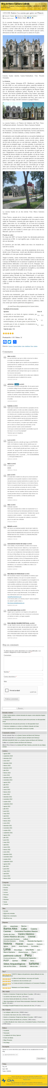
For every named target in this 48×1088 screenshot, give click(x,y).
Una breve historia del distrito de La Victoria (15, 999)
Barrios (23, 926)
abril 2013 (6, 787)
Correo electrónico (10, 677)
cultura (25, 939)
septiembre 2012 (8, 804)
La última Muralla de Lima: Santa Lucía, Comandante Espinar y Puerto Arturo (24, 1022)
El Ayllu (21, 941)
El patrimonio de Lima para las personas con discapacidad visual (21, 723)
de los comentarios (10, 916)
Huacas (19, 944)
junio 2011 (6, 840)
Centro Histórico (26, 934)
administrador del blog (42, 1084)
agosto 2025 (7, 753)
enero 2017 (7, 760)
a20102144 (10, 384)
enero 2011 (7, 852)
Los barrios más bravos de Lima (12, 996)
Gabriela (9, 406)
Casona (10, 346)
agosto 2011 (7, 835)
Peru (32, 346)
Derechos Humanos (10, 941)
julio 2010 (6, 866)
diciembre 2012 (8, 796)
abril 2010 (6, 873)
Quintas (15, 961)
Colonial (31, 937)
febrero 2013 (7, 792)
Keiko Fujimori (23, 946)
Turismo (12, 16)
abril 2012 (6, 816)
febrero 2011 (7, 849)
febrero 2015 (7, 765)
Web (5, 681)
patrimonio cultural (12, 956)
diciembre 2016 (8, 763)
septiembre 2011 (8, 832)
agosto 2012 (7, 806)
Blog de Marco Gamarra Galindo (15, 3)
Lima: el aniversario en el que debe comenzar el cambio (19, 728)
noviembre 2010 (8, 856)
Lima (23, 346)
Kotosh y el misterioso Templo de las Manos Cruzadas (18, 994)
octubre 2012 (7, 801)
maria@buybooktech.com (14, 596)
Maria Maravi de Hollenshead (15, 573)
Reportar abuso (26, 1079)
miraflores (27, 346)
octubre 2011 (7, 830)
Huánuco (39, 944)
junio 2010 (6, 868)
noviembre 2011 (8, 828)
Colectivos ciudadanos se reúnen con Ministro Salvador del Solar (21, 726)
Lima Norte (30, 950)
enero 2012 (7, 823)
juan (8, 474)
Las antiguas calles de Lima (11, 1012)
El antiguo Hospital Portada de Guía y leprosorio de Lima (19, 1005)
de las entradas (9, 913)
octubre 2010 (7, 859)
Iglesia (6, 946)
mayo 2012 (7, 813)
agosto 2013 (7, 782)
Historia (6, 890)
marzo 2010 (7, 876)
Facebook (6, 1030)
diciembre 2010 (8, 854)
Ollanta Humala (23, 952)
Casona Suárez (17, 346)
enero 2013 (7, 794)
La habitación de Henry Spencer (12, 1035)
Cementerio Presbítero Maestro (26, 931)
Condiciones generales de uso (38, 1078)
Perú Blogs (6, 1042)
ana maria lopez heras (13, 610)
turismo (35, 346)
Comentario (7, 655)
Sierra (32, 961)
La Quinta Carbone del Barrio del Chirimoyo (28, 735)
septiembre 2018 (8, 756)
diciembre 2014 (8, 768)
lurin (38, 950)
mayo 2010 (7, 871)
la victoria (34, 946)
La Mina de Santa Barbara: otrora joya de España (25, 978)
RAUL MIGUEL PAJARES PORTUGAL (18, 623)
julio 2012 (6, 808)
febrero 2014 (7, 772)
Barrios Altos (10, 928)
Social (5, 902)
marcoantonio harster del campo (17, 543)
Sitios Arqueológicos (14, 964)
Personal (6, 894)
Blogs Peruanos (8, 1040)
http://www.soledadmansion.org (15, 603)
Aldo (8, 356)
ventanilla (23, 966)
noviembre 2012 (8, 799)
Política (5, 897)
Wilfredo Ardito (34, 966)
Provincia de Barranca (10, 958)
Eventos (6, 887)
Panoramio (6, 1033)
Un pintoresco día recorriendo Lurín (21, 980)
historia (8, 943)
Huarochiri (30, 944)
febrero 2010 (7, 878)
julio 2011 (6, 837)
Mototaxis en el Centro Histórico (20, 987)
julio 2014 (6, 770)
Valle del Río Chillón (10, 966)
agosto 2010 (7, 864)
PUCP (6, 961)
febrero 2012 (7, 820)
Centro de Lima (9, 934)
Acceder (6, 911)
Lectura (6, 892)
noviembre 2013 (8, 780)
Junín (13, 946)
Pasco (34, 952)
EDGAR (9, 526)
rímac (24, 961)
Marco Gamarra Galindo (30, 16)
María (9, 463)
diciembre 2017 (8, 758)
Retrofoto (6, 899)
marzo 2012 (7, 818)
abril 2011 (6, 844)
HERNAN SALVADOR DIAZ (9, 740)
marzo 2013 (7, 789)
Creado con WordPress (21, 1084)
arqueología (14, 926)
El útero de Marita (8, 1037)
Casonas (7, 931)
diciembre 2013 (8, 777)
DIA (41, 1076)
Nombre (7, 672)
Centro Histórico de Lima (14, 937)
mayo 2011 (6, 842)
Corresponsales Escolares (12, 939)
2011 (5, 926)
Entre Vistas (7, 885)
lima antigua (18, 950)
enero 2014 (7, 775)
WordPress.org (8, 918)
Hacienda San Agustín (35, 941)
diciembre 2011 (8, 825)
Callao (24, 929)
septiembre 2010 (8, 861)
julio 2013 (6, 784)
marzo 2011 (7, 847)
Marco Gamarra (9, 952)
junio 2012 (6, 811)
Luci (8, 440)
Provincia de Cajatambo (27, 958)
